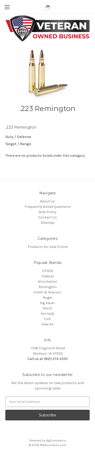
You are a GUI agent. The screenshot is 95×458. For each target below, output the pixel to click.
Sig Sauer (47, 303)
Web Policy (47, 212)
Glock (47, 308)
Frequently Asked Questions (48, 206)
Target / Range (18, 143)
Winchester (47, 281)
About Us (47, 201)
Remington (48, 287)
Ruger (47, 297)
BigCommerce (56, 440)
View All (47, 324)
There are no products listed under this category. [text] (45, 155)
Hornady (47, 313)
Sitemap (47, 222)
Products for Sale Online (48, 247)
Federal (48, 276)
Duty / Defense (18, 136)
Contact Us (47, 217)
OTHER (47, 271)
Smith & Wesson (47, 292)
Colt (47, 319)
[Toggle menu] (7, 7)
